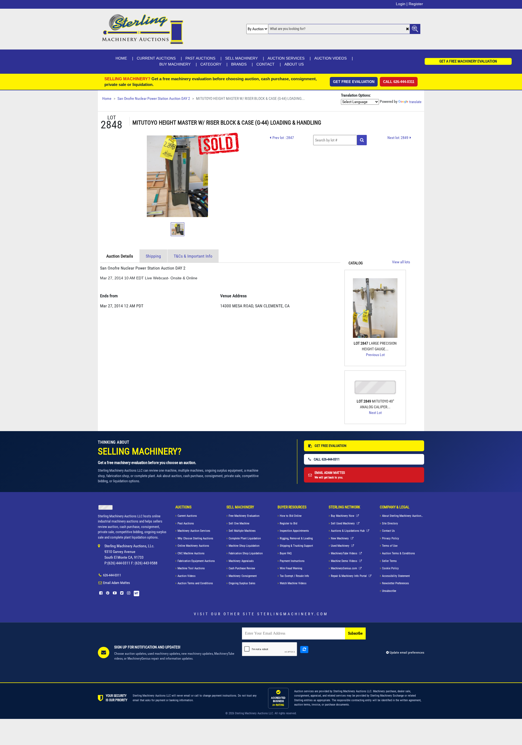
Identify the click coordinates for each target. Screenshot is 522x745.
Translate (415, 102)
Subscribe (355, 633)
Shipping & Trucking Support (296, 546)
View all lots (401, 262)
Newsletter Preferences (395, 583)
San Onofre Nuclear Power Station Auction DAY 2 (153, 98)
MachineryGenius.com (344, 568)
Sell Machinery (241, 58)
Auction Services (286, 58)
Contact (265, 64)
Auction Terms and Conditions (195, 583)
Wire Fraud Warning (291, 568)
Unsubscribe (389, 591)
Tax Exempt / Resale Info (294, 576)
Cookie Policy (390, 568)
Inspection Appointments (294, 531)
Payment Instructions (292, 561)
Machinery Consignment (243, 576)
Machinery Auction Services (194, 531)
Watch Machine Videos (293, 583)
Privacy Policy (390, 538)
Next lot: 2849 (397, 137)
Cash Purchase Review (242, 568)
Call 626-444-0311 (398, 82)
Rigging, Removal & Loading (296, 538)
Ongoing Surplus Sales (242, 583)
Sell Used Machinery (343, 523)
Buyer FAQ (286, 553)
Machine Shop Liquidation (244, 546)
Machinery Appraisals (241, 561)
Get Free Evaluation (353, 82)
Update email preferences (406, 652)
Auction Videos (330, 58)
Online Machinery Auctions (193, 546)
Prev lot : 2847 (283, 137)
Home (121, 58)
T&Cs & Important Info (193, 256)
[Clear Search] (407, 29)
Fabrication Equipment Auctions (196, 561)
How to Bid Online (291, 516)
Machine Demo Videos (344, 561)
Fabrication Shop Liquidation (246, 553)
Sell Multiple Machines (242, 531)
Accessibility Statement (396, 576)
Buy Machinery (175, 64)
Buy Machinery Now (343, 516)
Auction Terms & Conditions (398, 553)
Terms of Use (389, 546)
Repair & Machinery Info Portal (349, 576)
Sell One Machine (239, 523)
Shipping (153, 256)
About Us (294, 64)
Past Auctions (200, 58)
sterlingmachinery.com (292, 614)
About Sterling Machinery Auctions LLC (403, 516)
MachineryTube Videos (344, 553)
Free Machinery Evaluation (244, 516)
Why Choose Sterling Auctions (195, 538)
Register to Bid (288, 523)
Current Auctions (156, 58)
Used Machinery (340, 546)
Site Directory (390, 523)
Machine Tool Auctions (191, 568)
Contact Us (388, 531)
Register (416, 4)
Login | (402, 4)
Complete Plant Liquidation (245, 538)
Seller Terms (389, 561)
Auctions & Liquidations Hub (348, 531)
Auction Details (119, 256)
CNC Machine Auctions (191, 553)
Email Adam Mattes (116, 583)
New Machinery (340, 538)
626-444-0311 (112, 575)
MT (136, 593)
